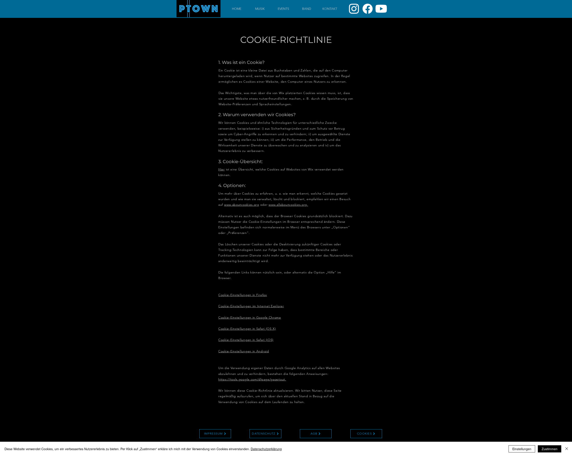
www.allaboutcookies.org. (288, 205)
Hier (221, 169)
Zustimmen (549, 449)
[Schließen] (566, 448)
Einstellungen (521, 449)
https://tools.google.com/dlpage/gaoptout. (252, 379)
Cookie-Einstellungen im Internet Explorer (251, 306)
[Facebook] (367, 8)
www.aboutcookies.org (241, 205)
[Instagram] (354, 8)
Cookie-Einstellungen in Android (243, 351)
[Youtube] (381, 8)
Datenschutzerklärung (266, 449)
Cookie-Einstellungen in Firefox (242, 295)
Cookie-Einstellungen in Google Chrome (249, 317)
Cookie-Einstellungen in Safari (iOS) (245, 340)
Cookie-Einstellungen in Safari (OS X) (247, 329)
